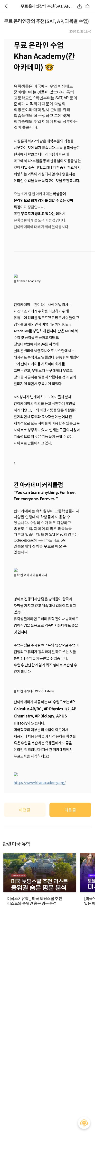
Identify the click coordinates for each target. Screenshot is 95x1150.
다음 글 (70, 810)
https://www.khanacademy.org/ (40, 782)
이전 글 (24, 810)
